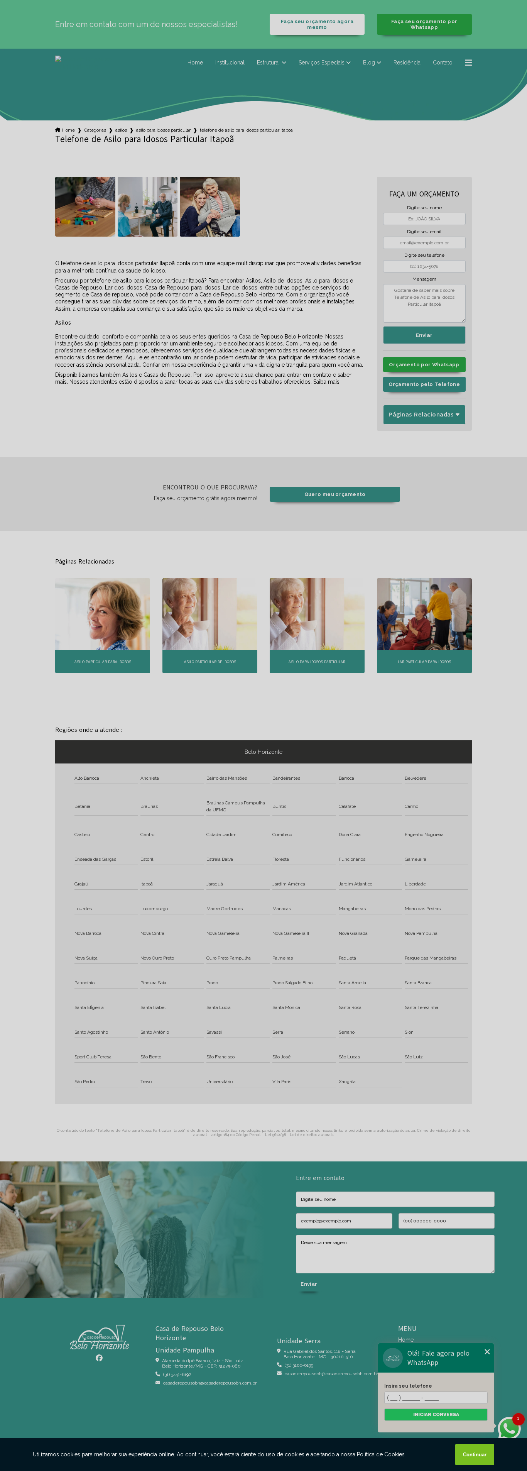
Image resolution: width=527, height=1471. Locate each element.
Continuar (474, 1454)
